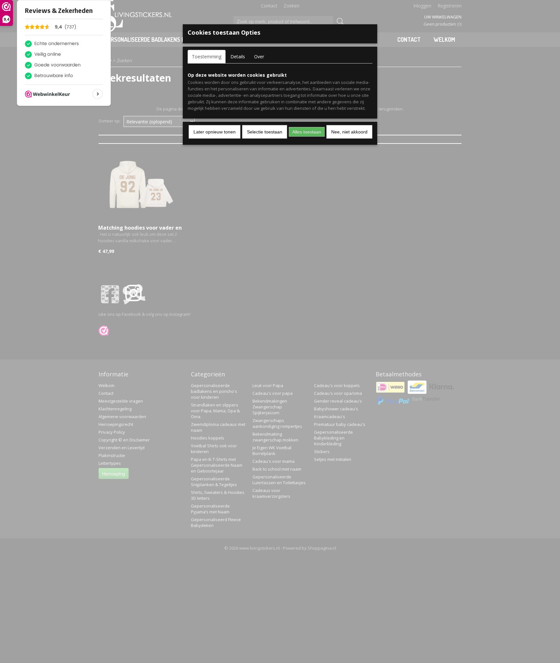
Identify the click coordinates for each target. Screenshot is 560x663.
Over (259, 56)
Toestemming (206, 56)
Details (237, 56)
